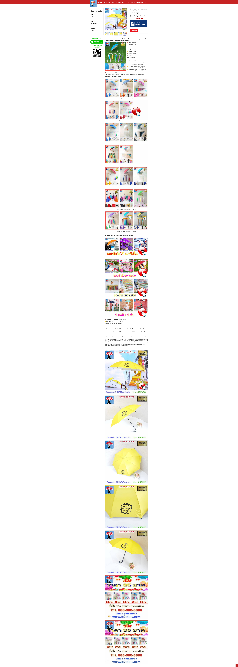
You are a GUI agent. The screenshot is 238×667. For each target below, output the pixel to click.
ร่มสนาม (123, 2)
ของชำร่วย (133, 2)
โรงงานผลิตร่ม (118, 2)
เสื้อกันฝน (128, 2)
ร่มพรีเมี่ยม (112, 2)
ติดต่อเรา (146, 2)
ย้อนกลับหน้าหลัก (134, 30)
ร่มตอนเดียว (99, 2)
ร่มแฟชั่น (108, 2)
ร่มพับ (104, 2)
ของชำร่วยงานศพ (139, 2)
